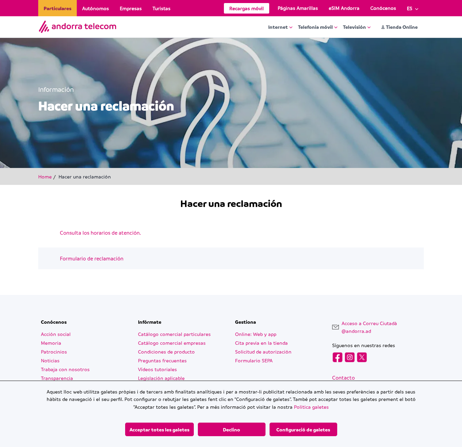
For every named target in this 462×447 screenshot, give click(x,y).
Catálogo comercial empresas (172, 343)
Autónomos (95, 8)
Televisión (354, 27)
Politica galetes (311, 407)
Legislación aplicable (161, 378)
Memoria (51, 343)
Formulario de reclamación (91, 258)
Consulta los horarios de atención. (100, 232)
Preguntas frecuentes (162, 360)
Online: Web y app (255, 334)
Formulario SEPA (254, 360)
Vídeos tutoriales (157, 369)
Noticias (50, 360)
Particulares (57, 8)
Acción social (56, 334)
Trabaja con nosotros (65, 369)
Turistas (161, 8)
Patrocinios (54, 351)
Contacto (343, 377)
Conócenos (383, 8)
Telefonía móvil (315, 27)
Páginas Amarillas (298, 8)
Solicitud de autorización (263, 351)
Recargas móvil (246, 8)
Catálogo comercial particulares (174, 334)
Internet (278, 27)
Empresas (131, 8)
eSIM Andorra (344, 8)
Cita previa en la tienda (261, 343)
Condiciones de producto (166, 351)
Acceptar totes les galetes (159, 429)
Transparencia (57, 378)
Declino (231, 429)
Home (45, 176)
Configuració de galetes (303, 429)
